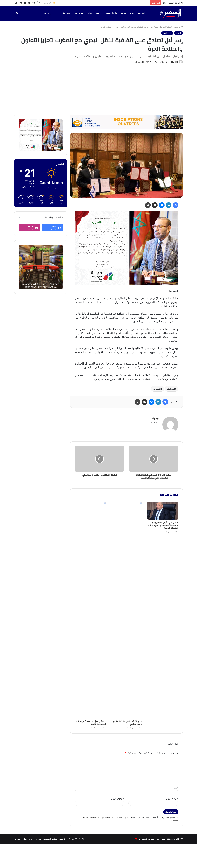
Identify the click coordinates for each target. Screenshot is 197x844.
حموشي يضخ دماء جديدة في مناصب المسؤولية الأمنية (90, 722)
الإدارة (175, 62)
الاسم (175, 788)
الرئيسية (141, 13)
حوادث (89, 13)
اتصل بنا (18, 839)
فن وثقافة (79, 13)
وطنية (132, 13)
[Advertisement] (98, 88)
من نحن (38, 839)
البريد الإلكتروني (171, 798)
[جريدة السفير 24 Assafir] (170, 13)
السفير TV (67, 13)
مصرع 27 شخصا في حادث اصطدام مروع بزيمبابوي (127, 722)
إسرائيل (171, 388)
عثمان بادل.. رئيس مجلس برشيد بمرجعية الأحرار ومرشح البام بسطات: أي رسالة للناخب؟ (163, 525)
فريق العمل (28, 839)
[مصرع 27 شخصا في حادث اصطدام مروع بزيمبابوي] (126, 610)
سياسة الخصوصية (50, 839)
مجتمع (123, 13)
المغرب (157, 388)
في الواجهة (167, 33)
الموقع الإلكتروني (117, 798)
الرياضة (99, 13)
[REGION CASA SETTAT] (126, 247)
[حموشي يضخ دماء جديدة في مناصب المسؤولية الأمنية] (90, 610)
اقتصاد (169, 27)
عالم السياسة (111, 13)
